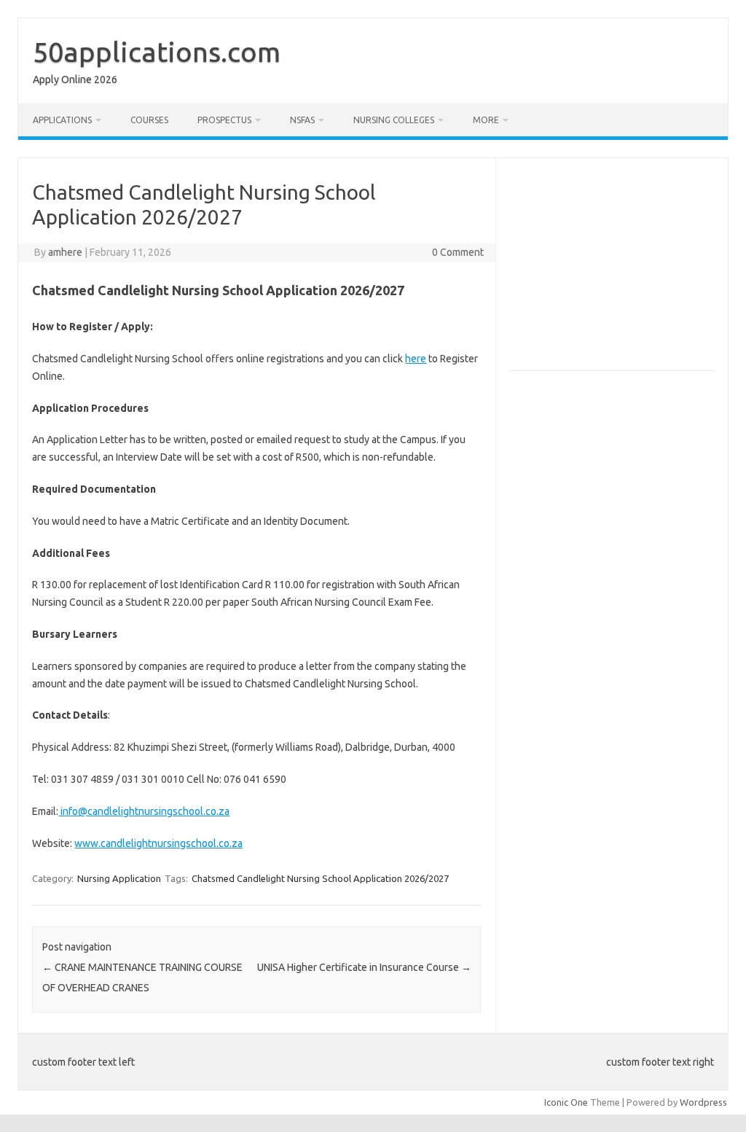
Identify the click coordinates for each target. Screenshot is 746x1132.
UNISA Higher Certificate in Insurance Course (364, 967)
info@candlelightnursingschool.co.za (143, 811)
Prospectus (224, 120)
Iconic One (566, 1102)
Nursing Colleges (393, 120)
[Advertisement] (628, 270)
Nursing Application (119, 878)
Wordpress (703, 1102)
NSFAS (302, 120)
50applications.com (156, 51)
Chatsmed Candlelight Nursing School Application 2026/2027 (320, 878)
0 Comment (458, 252)
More (486, 120)
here (415, 358)
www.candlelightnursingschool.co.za (158, 843)
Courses (149, 120)
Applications (62, 120)
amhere (65, 252)
